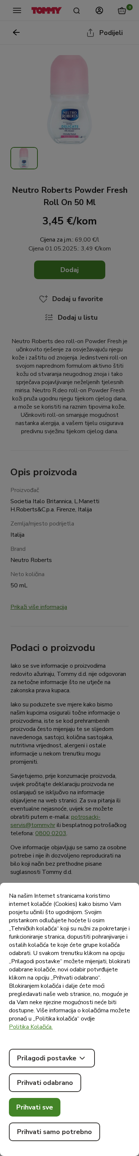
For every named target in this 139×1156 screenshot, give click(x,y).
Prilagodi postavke (46, 1058)
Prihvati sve (34, 1107)
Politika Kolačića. (31, 1027)
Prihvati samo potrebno (54, 1131)
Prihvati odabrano (45, 1082)
